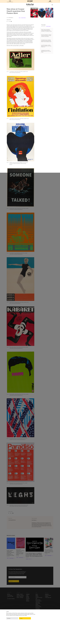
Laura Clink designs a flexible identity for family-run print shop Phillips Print (46, 46)
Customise (8, 618)
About (37, 594)
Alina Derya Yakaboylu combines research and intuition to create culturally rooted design (46, 35)
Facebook (28, 598)
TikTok (27, 595)
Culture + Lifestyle (20, 597)
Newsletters (38, 605)
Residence (47, 594)
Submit (37, 595)
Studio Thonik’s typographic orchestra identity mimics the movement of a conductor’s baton (46, 30)
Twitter (27, 599)
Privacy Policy (38, 599)
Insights (37, 604)
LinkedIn (27, 596)
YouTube (27, 597)
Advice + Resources (20, 596)
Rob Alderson (11, 17)
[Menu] (52, 5)
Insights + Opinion (20, 594)
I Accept (21, 618)
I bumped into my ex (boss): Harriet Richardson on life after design (46, 51)
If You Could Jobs (48, 597)
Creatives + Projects (20, 595)
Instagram (28, 594)
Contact (37, 596)
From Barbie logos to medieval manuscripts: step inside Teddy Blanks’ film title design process (46, 41)
